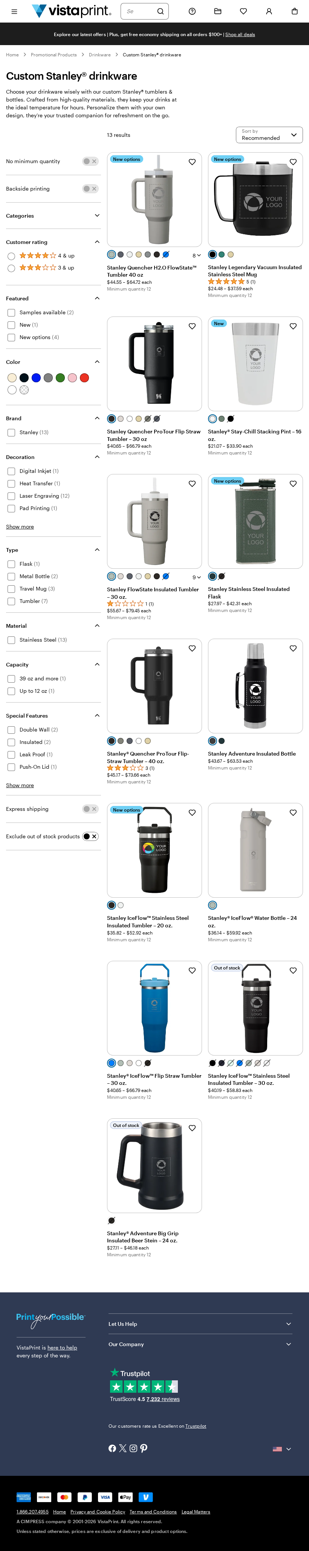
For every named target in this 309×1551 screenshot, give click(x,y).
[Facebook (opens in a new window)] (112, 1449)
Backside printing (28, 188)
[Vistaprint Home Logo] (72, 11)
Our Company (126, 1344)
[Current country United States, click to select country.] (282, 1449)
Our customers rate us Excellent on (157, 1425)
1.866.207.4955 (33, 1511)
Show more (20, 526)
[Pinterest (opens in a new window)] (144, 1449)
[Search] (160, 11)
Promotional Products (54, 54)
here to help (62, 1347)
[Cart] (294, 11)
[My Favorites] (243, 11)
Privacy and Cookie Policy (97, 1511)
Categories (20, 215)
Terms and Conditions (153, 1511)
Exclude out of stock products (43, 836)
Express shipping (27, 809)
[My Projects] (218, 11)
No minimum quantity (33, 161)
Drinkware (100, 54)
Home (12, 54)
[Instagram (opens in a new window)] (133, 1449)
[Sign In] (269, 11)
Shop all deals (240, 34)
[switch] (90, 161)
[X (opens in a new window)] (123, 1449)
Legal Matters (196, 1511)
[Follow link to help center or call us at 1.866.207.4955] (192, 11)
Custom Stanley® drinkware (152, 54)
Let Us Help (123, 1324)
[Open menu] (14, 11)
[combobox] (140, 11)
